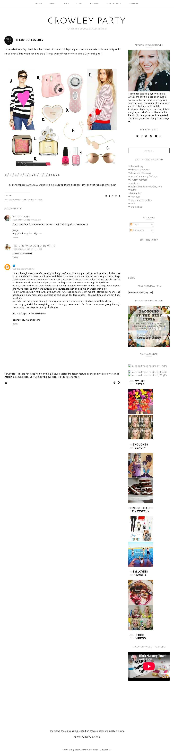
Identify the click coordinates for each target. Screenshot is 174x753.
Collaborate (113, 3)
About (53, 3)
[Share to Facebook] (109, 196)
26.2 (131, 203)
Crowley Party (87, 21)
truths (132, 189)
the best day (135, 166)
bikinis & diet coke (138, 169)
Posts (135, 224)
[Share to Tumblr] (119, 196)
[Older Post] (119, 383)
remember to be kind (140, 200)
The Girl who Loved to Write (34, 245)
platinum (133, 183)
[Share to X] (106, 196)
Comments (138, 230)
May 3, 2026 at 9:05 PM (24, 269)
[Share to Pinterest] (113, 196)
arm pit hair (135, 206)
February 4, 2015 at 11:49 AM (27, 249)
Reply (15, 237)
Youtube (133, 3)
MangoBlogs (105, 750)
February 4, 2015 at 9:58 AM (27, 220)
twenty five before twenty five (145, 186)
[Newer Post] (114, 383)
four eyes (134, 196)
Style (79, 3)
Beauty (94, 3)
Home (39, 3)
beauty (16, 200)
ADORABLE (32, 184)
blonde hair (135, 193)
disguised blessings (139, 173)
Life (66, 3)
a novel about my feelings (142, 176)
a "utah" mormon (137, 179)
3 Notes (8, 195)
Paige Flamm (21, 216)
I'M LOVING (28, 200)
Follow (131, 277)
